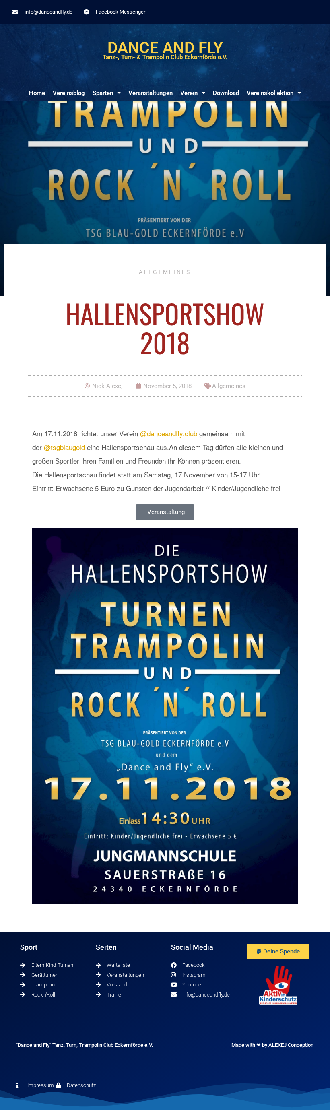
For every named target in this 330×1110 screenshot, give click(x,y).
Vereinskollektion (270, 93)
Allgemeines (165, 272)
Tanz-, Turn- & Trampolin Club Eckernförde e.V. (165, 57)
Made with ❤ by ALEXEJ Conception (272, 1045)
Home (37, 93)
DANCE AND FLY (165, 48)
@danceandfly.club (168, 433)
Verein (189, 93)
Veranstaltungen (150, 93)
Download (226, 93)
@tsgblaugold (64, 447)
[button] (278, 951)
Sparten (103, 93)
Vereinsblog (69, 93)
